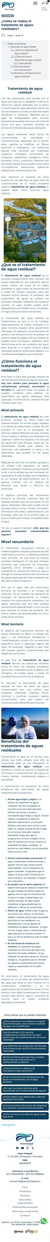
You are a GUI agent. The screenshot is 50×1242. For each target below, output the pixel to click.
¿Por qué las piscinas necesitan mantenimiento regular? (25, 531)
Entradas (8, 16)
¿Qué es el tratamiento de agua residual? (26, 52)
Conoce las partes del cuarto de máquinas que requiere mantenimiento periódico (25, 1106)
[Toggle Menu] (35, 3)
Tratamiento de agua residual (23, 47)
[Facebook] (17, 1148)
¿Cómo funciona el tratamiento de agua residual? (28, 58)
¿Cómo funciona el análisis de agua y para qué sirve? (24, 1115)
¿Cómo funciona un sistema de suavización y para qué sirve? (19, 1069)
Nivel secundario (22, 67)
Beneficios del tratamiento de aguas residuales (27, 75)
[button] (4, 1129)
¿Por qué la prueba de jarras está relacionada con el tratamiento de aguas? (24, 1089)
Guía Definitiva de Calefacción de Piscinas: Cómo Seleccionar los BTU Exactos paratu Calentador (25, 1048)
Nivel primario (25, 63)
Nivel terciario (25, 70)
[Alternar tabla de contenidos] (25, 43)
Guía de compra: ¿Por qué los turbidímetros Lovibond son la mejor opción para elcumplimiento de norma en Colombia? (24, 1036)
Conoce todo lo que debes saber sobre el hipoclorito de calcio (24, 1098)
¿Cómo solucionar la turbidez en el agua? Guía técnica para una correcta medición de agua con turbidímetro (24, 1023)
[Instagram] (27, 1148)
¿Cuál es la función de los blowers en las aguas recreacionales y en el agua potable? (23, 1079)
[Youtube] (22, 1148)
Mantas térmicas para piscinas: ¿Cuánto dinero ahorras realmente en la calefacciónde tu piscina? (23, 1059)
